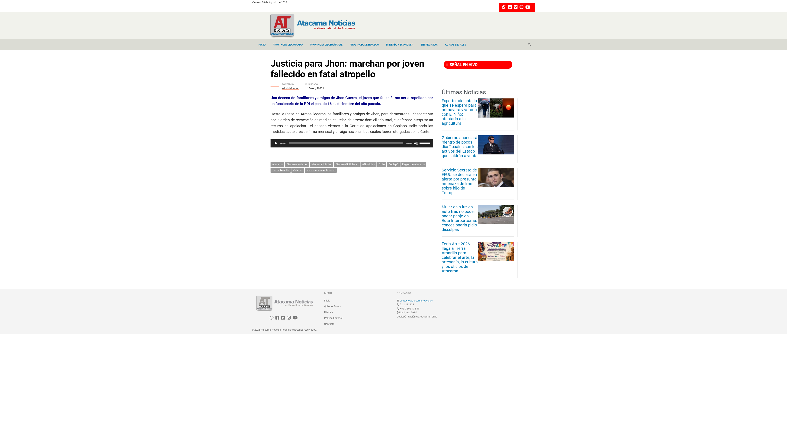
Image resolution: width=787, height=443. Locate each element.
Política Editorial (333, 318)
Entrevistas (429, 44)
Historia (328, 312)
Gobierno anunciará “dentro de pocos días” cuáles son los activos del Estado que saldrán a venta (460, 146)
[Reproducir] (276, 143)
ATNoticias (368, 164)
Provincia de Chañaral (326, 44)
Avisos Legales (455, 44)
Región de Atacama (413, 164)
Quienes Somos (332, 306)
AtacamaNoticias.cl (346, 164)
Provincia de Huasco (364, 44)
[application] (352, 143)
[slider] (425, 143)
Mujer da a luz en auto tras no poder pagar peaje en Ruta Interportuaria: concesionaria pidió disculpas (459, 218)
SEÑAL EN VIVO (463, 65)
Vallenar (297, 170)
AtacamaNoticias (321, 164)
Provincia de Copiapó (288, 44)
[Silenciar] (416, 143)
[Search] (529, 44)
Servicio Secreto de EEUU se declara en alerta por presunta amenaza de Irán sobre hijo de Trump (459, 181)
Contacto (329, 324)
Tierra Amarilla (280, 170)
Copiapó (393, 164)
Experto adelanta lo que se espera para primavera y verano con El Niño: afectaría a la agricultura (459, 112)
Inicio (262, 44)
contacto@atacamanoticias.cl (416, 300)
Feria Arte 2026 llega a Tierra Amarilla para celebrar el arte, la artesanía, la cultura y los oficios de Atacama (460, 257)
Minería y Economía (399, 44)
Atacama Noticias (297, 164)
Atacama (277, 164)
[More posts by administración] (275, 85)
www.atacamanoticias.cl (320, 170)
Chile (382, 164)
